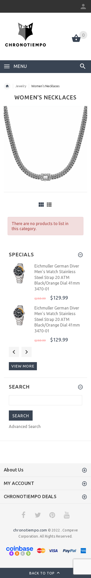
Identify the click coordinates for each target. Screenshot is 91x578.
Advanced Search (25, 426)
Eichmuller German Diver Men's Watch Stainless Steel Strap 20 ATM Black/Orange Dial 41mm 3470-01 (57, 277)
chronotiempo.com (30, 530)
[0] (76, 41)
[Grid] (41, 204)
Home (7, 86)
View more (22, 366)
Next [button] (26, 352)
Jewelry (20, 86)
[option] (45, 282)
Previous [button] (14, 352)
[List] (49, 204)
